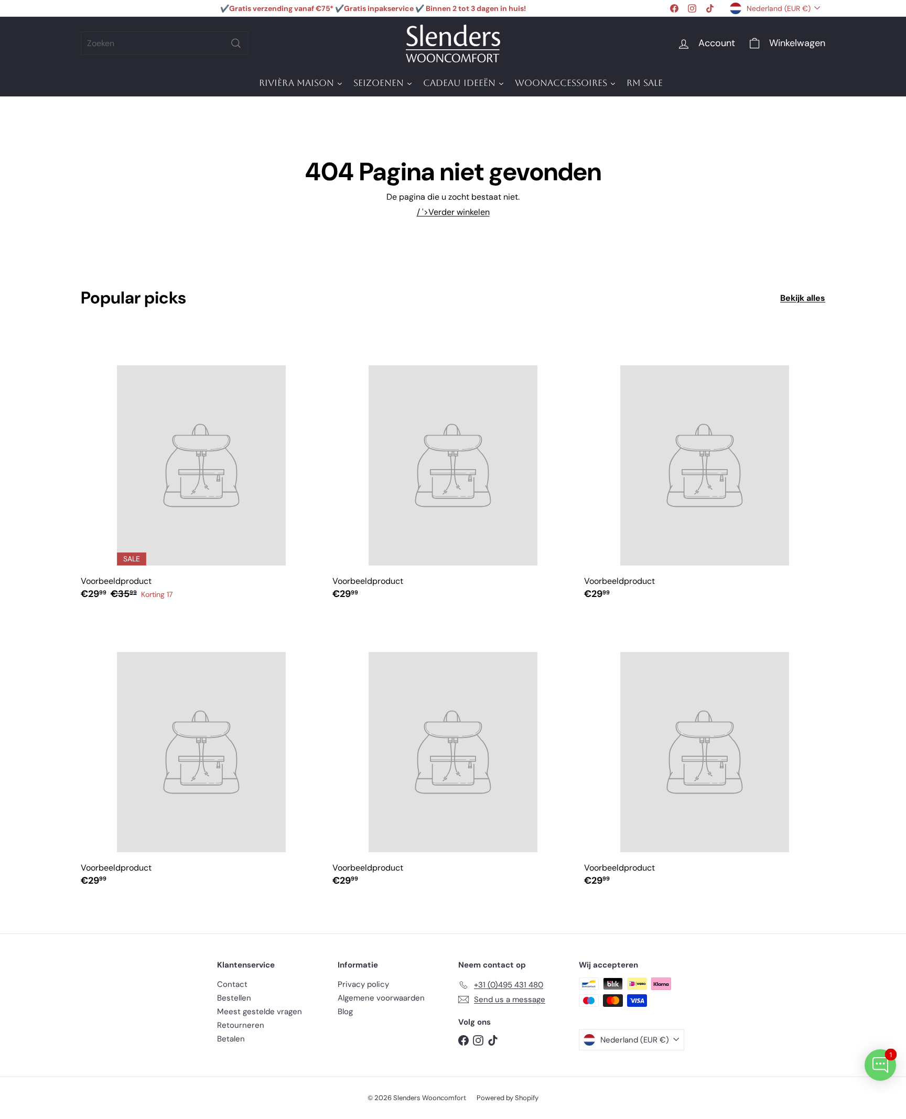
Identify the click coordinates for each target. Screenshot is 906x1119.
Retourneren (240, 1025)
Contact (232, 984)
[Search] (236, 43)
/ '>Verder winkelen (453, 212)
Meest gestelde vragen (259, 1011)
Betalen (231, 1039)
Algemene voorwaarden (381, 998)
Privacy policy (363, 984)
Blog (345, 1011)
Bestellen (234, 998)
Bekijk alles (802, 298)
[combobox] (165, 43)
